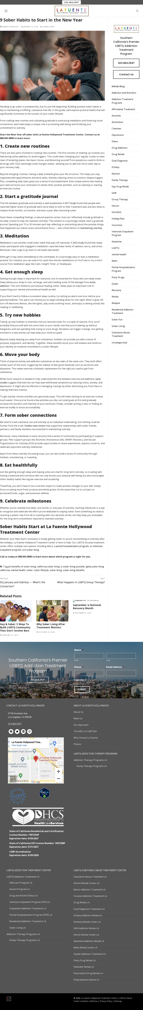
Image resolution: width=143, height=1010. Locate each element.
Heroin (115, 205)
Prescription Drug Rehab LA (88, 973)
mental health (18, 570)
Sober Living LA (17, 927)
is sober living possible (73, 566)
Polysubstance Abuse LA (86, 979)
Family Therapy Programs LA (91, 766)
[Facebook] (11, 731)
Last (108, 660)
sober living (56, 570)
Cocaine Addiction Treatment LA (90, 896)
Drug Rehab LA (82, 902)
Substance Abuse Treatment (121, 334)
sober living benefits (73, 570)
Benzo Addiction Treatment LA (90, 889)
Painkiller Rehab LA (84, 966)
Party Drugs (118, 277)
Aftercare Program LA (20, 882)
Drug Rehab (118, 154)
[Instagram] (29, 731)
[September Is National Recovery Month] (89, 601)
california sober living (48, 566)
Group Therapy (120, 199)
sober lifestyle (41, 570)
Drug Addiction (119, 147)
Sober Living (48, 27)
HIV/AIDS (116, 212)
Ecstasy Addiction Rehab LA (88, 915)
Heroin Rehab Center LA (86, 934)
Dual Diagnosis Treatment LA (89, 909)
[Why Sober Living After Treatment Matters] (52, 610)
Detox (115, 141)
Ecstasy (115, 167)
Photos (77, 744)
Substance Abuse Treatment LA (90, 876)
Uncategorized (119, 342)
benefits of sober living (24, 566)
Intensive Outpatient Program (122, 233)
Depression (118, 135)
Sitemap (118, 1001)
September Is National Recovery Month (87, 606)
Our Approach (81, 724)
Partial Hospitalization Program (123, 269)
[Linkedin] (23, 731)
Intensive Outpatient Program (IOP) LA (29, 902)
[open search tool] (137, 11)
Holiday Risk (118, 218)
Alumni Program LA (19, 889)
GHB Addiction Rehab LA (86, 928)
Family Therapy (120, 180)
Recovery (116, 290)
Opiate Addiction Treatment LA (90, 954)
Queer (115, 283)
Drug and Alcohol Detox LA (23, 895)
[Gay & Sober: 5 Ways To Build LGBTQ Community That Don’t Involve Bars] (16, 610)
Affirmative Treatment (123, 109)
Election (116, 173)
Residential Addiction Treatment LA (27, 921)
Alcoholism (117, 122)
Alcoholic (116, 115)
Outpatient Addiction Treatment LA (27, 908)
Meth (114, 260)
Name (79, 650)
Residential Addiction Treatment (122, 311)
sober (30, 570)
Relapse (116, 303)
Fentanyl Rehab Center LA (87, 921)
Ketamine (117, 241)
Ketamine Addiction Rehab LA (89, 941)
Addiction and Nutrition (124, 92)
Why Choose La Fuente (86, 737)
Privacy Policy (106, 1001)
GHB (114, 192)
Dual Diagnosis (120, 160)
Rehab (115, 296)
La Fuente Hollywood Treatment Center (99, 998)
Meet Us (78, 718)
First (76, 660)
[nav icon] (6, 11)
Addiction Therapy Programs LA (90, 760)
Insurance (117, 225)
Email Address (115, 667)
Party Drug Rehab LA (85, 960)
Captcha (79, 679)
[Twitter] (17, 731)
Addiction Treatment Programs (122, 101)
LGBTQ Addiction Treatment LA (23, 876)
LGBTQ (115, 248)
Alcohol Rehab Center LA (86, 883)
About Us (78, 712)
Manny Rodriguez (10, 27)
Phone (79, 667)
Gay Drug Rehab (120, 186)
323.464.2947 (71, 2)
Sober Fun (117, 319)
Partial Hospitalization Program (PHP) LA (30, 914)
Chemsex (116, 128)
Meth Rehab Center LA (85, 947)
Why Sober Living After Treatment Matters (50, 625)
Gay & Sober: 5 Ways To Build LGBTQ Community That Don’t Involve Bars (15, 627)
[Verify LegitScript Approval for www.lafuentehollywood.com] (44, 797)
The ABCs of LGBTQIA (85, 731)
